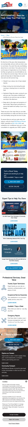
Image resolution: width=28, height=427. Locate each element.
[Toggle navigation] (25, 4)
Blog (7, 35)
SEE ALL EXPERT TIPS (14, 268)
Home (2, 35)
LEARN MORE (12, 302)
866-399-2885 (16, 123)
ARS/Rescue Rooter (20, 121)
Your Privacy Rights (14, 423)
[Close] (26, 381)
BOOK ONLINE (14, 186)
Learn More (14, 221)
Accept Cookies (14, 414)
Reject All (14, 419)
